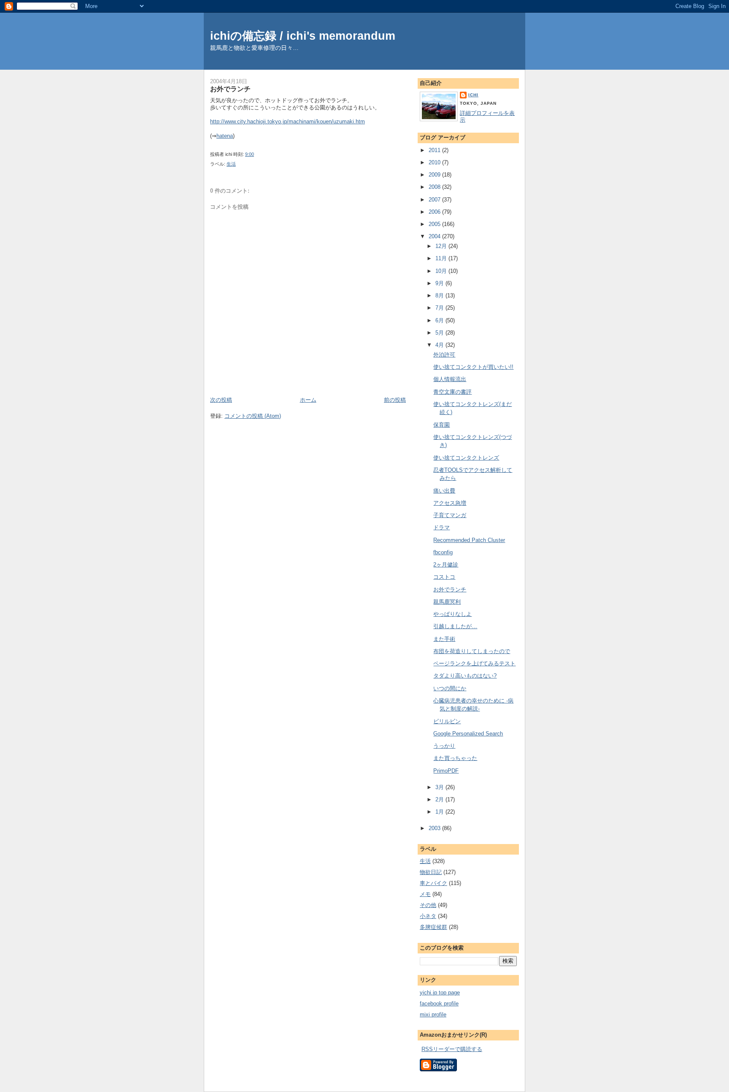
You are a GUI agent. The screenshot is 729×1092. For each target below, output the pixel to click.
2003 (435, 828)
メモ (425, 894)
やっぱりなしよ (452, 614)
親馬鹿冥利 (447, 602)
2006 (435, 212)
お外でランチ (230, 89)
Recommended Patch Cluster (469, 540)
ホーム (308, 400)
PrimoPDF (446, 771)
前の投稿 (395, 400)
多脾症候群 (433, 927)
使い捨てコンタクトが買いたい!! (473, 367)
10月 (441, 271)
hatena (224, 136)
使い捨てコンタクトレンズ (466, 458)
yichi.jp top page (440, 992)
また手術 (444, 639)
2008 (435, 187)
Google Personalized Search (468, 733)
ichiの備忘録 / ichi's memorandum (302, 35)
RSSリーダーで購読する (451, 1049)
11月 (441, 258)
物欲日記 (431, 872)
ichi (473, 95)
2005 (435, 224)
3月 (440, 787)
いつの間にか (449, 688)
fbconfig (443, 552)
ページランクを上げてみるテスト (474, 663)
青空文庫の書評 (452, 392)
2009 (435, 175)
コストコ (444, 577)
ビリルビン (447, 721)
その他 (428, 905)
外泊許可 (444, 354)
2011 (435, 150)
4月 (440, 345)
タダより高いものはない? (465, 676)
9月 (440, 283)
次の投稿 (221, 400)
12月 (441, 246)
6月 (440, 320)
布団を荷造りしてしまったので (471, 651)
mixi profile (433, 1014)
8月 (440, 295)
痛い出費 (444, 490)
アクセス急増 (449, 503)
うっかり (444, 746)
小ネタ (428, 916)
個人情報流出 (449, 379)
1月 (440, 812)
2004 (435, 236)
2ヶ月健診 (445, 564)
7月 (440, 308)
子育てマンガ (449, 515)
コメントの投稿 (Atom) (252, 416)
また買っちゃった (455, 758)
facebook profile (439, 1003)
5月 (440, 333)
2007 (435, 199)
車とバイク (433, 883)
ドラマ (441, 527)
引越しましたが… (455, 626)
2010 (435, 162)
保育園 (441, 425)
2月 (440, 799)
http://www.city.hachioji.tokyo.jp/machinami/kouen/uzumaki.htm (287, 121)
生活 (231, 163)
